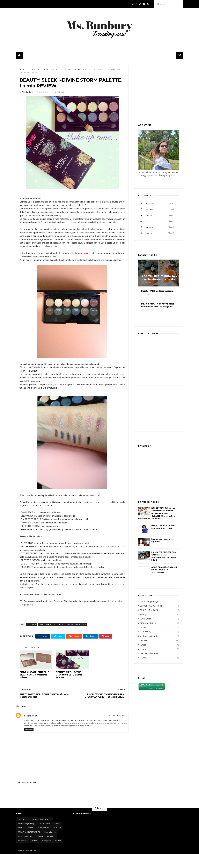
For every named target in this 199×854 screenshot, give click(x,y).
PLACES (143, 644)
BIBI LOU (57, 828)
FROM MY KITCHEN (148, 623)
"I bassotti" (22, 819)
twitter (160, 215)
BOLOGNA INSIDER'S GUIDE (152, 605)
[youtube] (148, 4)
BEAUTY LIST (55, 70)
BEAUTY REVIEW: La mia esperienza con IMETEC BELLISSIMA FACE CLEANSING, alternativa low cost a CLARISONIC (157, 513)
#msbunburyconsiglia (149, 601)
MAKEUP (66, 70)
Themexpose (30, 850)
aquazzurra (22, 840)
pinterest (160, 227)
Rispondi (29, 730)
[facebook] (136, 4)
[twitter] (140, 4)
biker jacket (46, 840)
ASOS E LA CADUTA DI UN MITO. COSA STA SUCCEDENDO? (164, 570)
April (20, 828)
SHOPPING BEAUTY (80, 70)
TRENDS (143, 657)
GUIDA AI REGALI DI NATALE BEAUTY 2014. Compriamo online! (34, 675)
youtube (160, 233)
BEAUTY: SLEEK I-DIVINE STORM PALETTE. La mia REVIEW (69, 675)
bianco (34, 840)
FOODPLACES (146, 618)
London (143, 627)
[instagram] (132, 4)
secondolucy (30, 716)
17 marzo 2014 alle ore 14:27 (116, 716)
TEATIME (143, 649)
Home (22, 70)
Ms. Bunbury (145, 631)
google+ (160, 221)
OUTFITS (143, 640)
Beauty (45, 70)
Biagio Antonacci (25, 836)
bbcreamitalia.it (81, 253)
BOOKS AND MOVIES (149, 610)
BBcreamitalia (33, 70)
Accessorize (45, 823)
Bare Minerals (50, 832)
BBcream (30, 828)
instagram (160, 203)
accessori (51, 836)
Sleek (92, 70)
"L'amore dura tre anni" (41, 819)
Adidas (57, 823)
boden (58, 840)
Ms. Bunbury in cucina (149, 636)
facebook (160, 209)
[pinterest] (144, 4)
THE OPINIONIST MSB (149, 653)
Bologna (39, 836)
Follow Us (99, 808)
